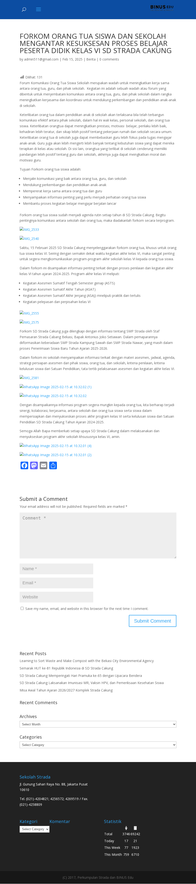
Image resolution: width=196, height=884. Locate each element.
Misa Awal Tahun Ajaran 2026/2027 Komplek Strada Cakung (66, 690)
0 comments (109, 59)
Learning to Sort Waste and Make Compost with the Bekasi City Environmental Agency (87, 660)
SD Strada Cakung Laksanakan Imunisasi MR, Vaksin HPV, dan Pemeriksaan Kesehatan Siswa (92, 682)
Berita (91, 59)
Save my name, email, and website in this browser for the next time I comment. (86, 608)
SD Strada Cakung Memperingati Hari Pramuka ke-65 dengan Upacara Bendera (81, 675)
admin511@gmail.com (41, 59)
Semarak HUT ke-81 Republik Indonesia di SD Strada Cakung (66, 668)
